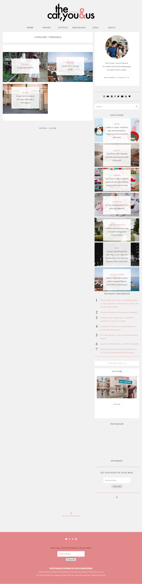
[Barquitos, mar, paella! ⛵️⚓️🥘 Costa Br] (128, 434)
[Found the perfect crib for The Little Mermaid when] (106, 446)
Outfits (63, 27)
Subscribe (117, 486)
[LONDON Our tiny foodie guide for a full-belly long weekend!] (117, 216)
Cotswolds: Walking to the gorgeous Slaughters (118, 312)
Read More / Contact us (117, 78)
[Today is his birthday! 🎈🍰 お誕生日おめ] (106, 525)
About (112, 27)
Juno (95, 27)
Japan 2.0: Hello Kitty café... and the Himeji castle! (119, 344)
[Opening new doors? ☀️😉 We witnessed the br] (128, 446)
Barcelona (79, 27)
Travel (46, 27)
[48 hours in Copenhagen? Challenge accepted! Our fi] (130, 525)
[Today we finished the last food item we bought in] (106, 434)
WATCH (116, 404)
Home (30, 27)
